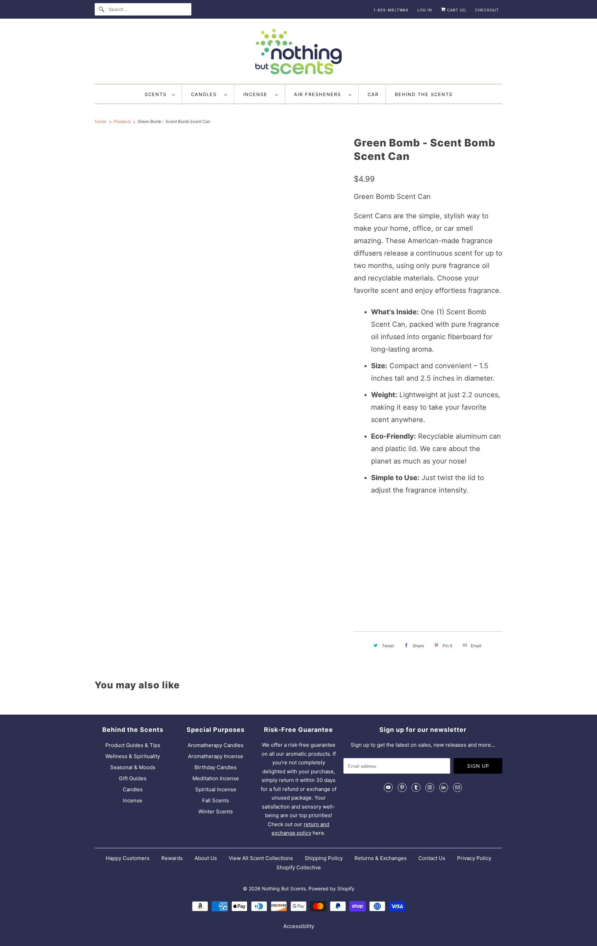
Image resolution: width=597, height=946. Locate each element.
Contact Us (431, 858)
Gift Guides (132, 778)
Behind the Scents (424, 94)
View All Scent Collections (261, 858)
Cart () (456, 10)
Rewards (172, 858)
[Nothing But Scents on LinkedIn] (443, 787)
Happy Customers (128, 858)
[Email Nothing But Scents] (457, 787)
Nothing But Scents (284, 888)
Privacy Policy (474, 858)
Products (123, 121)
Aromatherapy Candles (216, 745)
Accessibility (298, 926)
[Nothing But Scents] (298, 53)
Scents (157, 94)
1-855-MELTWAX (390, 10)
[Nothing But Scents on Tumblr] (415, 787)
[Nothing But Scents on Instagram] (429, 787)
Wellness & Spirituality (132, 756)
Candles (206, 94)
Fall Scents (215, 800)
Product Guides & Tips (132, 745)
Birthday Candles (216, 767)
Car (373, 94)
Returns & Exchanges (380, 858)
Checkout (487, 10)
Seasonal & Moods (132, 767)
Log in (424, 10)
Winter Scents (215, 811)
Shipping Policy (324, 858)
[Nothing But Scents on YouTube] (388, 787)
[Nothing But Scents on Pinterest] (402, 787)
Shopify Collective (298, 867)
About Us (206, 858)
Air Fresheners (319, 94)
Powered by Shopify (331, 888)
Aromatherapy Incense (215, 756)
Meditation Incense (215, 778)
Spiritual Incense (215, 789)
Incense (257, 94)
